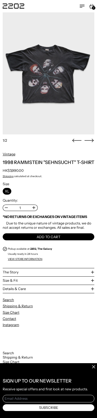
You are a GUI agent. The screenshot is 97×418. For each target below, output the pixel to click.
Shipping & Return (18, 306)
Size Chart (11, 312)
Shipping (8, 176)
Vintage (9, 154)
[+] (34, 208)
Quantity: (10, 200)
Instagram (11, 325)
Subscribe (48, 407)
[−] (6, 208)
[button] (49, 73)
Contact (9, 318)
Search (8, 300)
